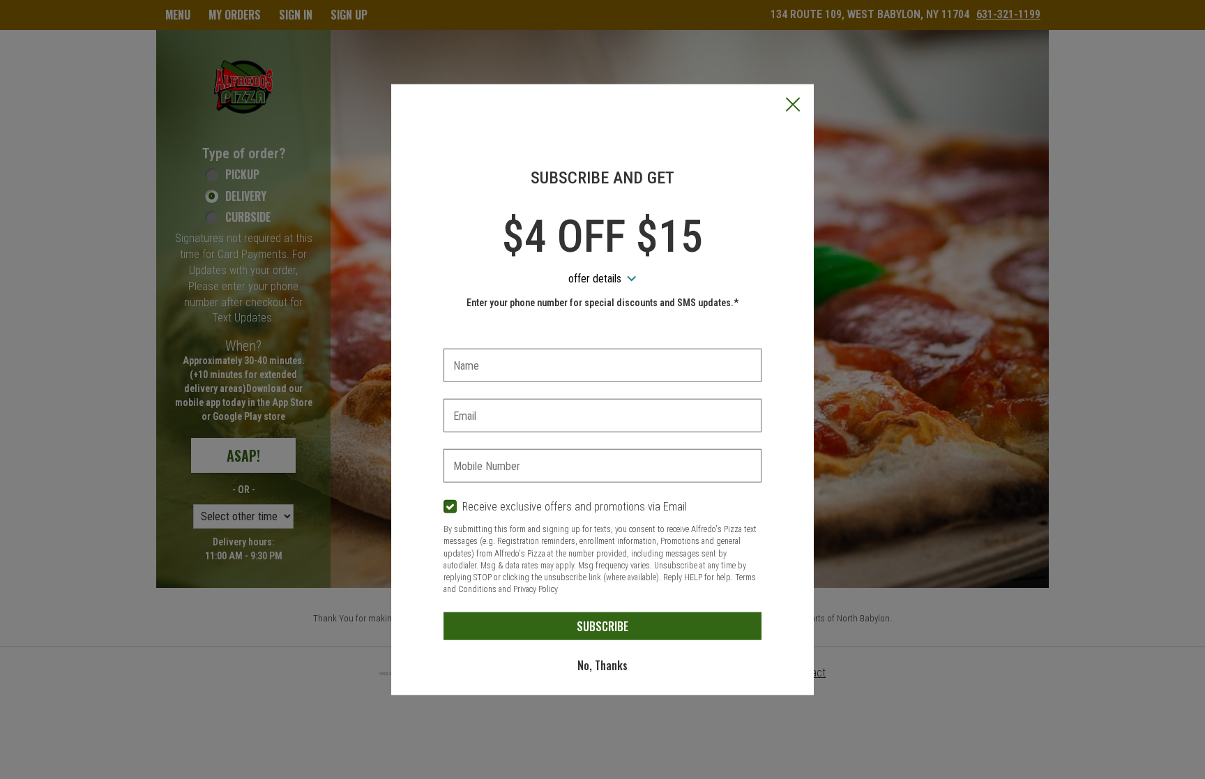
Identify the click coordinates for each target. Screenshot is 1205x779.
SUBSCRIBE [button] (602, 625)
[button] (793, 105)
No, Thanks (602, 664)
